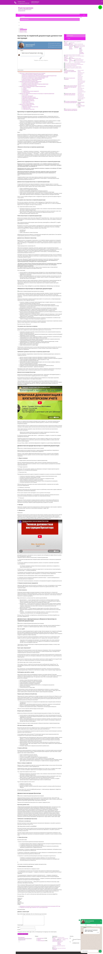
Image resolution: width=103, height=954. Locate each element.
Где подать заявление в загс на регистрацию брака (34, 907)
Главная (23, 16)
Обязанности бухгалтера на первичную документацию (33, 74)
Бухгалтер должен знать (27, 105)
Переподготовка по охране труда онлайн (73, 66)
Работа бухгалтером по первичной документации (32, 79)
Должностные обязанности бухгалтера (29, 80)
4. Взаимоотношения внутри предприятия (30, 91)
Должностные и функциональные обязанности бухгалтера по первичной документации (39, 75)
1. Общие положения (26, 87)
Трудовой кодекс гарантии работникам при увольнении (81, 87)
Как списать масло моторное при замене (72, 54)
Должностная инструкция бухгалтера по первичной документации (35, 76)
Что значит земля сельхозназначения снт (78, 59)
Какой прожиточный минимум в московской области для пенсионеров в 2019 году (40, 906)
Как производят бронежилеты (71, 65)
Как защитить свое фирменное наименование (74, 64)
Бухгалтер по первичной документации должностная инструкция (32, 73)
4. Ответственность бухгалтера (28, 109)
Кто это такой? (25, 94)
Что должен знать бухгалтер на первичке (30, 82)
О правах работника (26, 101)
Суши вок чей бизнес (82, 47)
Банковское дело (25, 22)
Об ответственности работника (28, 100)
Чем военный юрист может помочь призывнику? (79, 61)
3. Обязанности (25, 90)
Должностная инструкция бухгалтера (29, 85)
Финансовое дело (25, 19)
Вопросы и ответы (25, 25)
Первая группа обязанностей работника (30, 98)
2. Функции (24, 88)
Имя (19, 927)
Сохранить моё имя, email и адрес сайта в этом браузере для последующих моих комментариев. (37, 931)
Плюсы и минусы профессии (28, 103)
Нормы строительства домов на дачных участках (79, 44)
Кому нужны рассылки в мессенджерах (72, 63)
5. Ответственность (26, 92)
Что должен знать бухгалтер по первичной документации (33, 78)
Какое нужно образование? (27, 96)
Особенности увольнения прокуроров (80, 77)
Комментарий (20, 925)
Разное (79, 104)
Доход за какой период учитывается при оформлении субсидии (81, 73)
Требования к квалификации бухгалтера (30, 106)
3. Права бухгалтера (26, 107)
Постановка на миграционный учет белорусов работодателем (81, 92)
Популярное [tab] (70, 35)
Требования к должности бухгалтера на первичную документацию (35, 84)
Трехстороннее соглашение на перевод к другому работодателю (81, 97)
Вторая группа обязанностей (28, 99)
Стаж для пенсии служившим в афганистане (63, 938)
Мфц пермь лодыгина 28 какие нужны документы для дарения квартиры (81, 82)
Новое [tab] (69, 38)
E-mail (19, 929)
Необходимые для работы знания (29, 97)
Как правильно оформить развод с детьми (73, 67)
